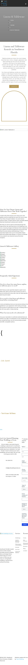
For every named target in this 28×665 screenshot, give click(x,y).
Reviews (25, 517)
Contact (25, 522)
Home (24, 509)
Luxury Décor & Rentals (17, 512)
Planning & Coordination (18, 516)
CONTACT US (14, 86)
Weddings (17, 509)
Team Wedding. (20, 630)
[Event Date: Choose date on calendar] (27, 452)
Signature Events (17, 524)
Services (17, 520)
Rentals (17, 518)
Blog (24, 519)
